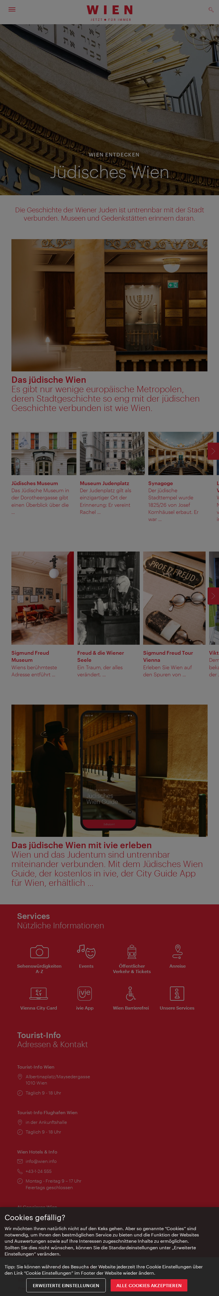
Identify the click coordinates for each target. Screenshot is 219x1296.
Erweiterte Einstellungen (66, 1285)
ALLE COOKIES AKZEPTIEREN (149, 1285)
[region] (109, 1251)
